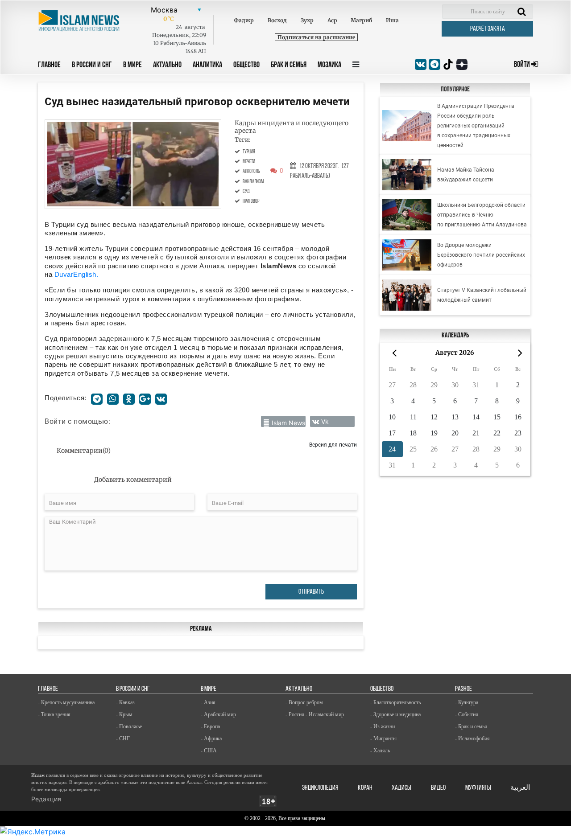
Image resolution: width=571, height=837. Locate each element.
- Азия (208, 702)
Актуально (167, 66)
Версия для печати (333, 444)
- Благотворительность (395, 702)
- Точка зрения (54, 714)
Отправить (311, 591)
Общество (246, 66)
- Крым (124, 714)
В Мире (132, 66)
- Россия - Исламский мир (315, 714)
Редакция (46, 799)
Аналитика (207, 66)
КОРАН (365, 788)
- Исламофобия (472, 738)
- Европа (210, 726)
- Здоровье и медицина (395, 714)
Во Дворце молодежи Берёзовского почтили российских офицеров (481, 255)
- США (209, 750)
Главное (49, 66)
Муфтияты (478, 788)
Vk (325, 421)
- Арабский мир (218, 714)
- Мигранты (383, 738)
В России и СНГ (92, 66)
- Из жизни (382, 726)
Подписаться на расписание (316, 37)
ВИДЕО (438, 788)
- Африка (211, 738)
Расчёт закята (487, 29)
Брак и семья (288, 66)
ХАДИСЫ (401, 788)
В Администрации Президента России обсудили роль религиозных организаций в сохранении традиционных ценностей (475, 125)
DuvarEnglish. (76, 274)
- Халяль (380, 750)
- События (466, 714)
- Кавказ (125, 702)
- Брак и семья (471, 726)
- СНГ (123, 738)
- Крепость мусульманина (66, 702)
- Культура (466, 702)
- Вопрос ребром (304, 702)
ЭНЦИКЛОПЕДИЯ (320, 788)
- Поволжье (129, 726)
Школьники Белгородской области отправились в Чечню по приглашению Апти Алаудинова (482, 215)
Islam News (288, 423)
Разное (463, 689)
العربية (520, 788)
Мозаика (329, 66)
